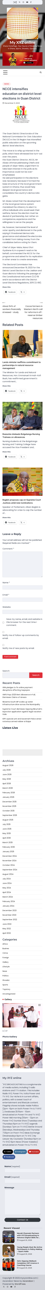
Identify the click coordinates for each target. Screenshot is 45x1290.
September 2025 (9, 815)
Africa (5, 944)
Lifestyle (6, 966)
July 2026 (6, 770)
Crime (5, 953)
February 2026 (8, 792)
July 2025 (6, 824)
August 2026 (7, 765)
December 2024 (9, 856)
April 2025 (6, 838)
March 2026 (7, 788)
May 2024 (6, 888)
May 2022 (6, 928)
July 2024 (6, 878)
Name (6, 582)
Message (9, 1187)
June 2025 (6, 829)
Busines (5, 948)
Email (5, 594)
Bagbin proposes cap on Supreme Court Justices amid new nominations (21, 501)
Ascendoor (27, 1281)
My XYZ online (22, 42)
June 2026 (7, 774)
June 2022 (6, 924)
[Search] (40, 72)
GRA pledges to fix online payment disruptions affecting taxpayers (17, 688)
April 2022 (6, 933)
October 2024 (8, 865)
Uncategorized (8, 994)
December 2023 (9, 910)
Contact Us (22, 1219)
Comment (8, 548)
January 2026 (8, 797)
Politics (5, 975)
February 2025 (8, 847)
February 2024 (8, 901)
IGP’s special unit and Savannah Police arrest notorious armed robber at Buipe (21, 720)
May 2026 (6, 779)
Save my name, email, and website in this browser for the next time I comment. (24, 622)
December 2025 (9, 801)
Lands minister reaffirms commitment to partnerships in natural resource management (21, 365)
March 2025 (7, 842)
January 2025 (8, 851)
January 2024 (8, 906)
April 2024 (6, 892)
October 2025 (8, 810)
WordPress (20, 1284)
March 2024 (7, 897)
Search (6, 670)
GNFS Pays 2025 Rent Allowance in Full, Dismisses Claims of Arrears (19, 696)
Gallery (5, 962)
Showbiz (6, 980)
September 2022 (9, 919)
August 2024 (8, 874)
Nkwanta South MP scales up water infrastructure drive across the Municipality (21, 703)
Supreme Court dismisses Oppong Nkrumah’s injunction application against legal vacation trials (22, 712)
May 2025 (6, 833)
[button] (39, 1005)
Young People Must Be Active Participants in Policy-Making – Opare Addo (29, 1249)
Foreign (5, 957)
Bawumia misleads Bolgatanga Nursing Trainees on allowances (21, 435)
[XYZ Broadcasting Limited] (22, 1067)
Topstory (6, 989)
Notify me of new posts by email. (18, 648)
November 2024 (9, 860)
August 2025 (7, 820)
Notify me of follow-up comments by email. (20, 637)
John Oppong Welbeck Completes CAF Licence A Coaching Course (28, 1263)
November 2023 (9, 915)
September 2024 (9, 869)
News (6, 84)
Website (6, 607)
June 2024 (7, 883)
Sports (5, 984)
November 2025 (9, 806)
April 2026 (6, 783)
